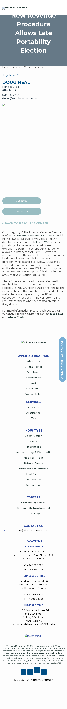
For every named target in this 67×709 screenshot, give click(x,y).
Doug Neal (57, 313)
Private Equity (33, 463)
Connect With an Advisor (62, 359)
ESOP (33, 441)
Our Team (33, 372)
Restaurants (33, 479)
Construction (33, 435)
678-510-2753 (10, 94)
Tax (33, 418)
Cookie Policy (33, 394)
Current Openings (33, 502)
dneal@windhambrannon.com (21, 98)
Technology (34, 484)
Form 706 (42, 242)
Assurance (33, 412)
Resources (33, 377)
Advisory (33, 407)
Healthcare (33, 446)
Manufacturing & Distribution (33, 452)
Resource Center (22, 67)
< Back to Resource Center (25, 223)
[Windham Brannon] (14, 8)
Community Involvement (33, 508)
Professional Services (33, 468)
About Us (33, 361)
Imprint (34, 383)
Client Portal (33, 366)
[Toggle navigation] (61, 8)
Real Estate (33, 474)
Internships (33, 513)
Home (5, 67)
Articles (39, 67)
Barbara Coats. (15, 317)
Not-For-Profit (33, 457)
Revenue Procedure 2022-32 (36, 235)
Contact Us (22, 211)
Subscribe (21, 200)
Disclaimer (33, 388)
